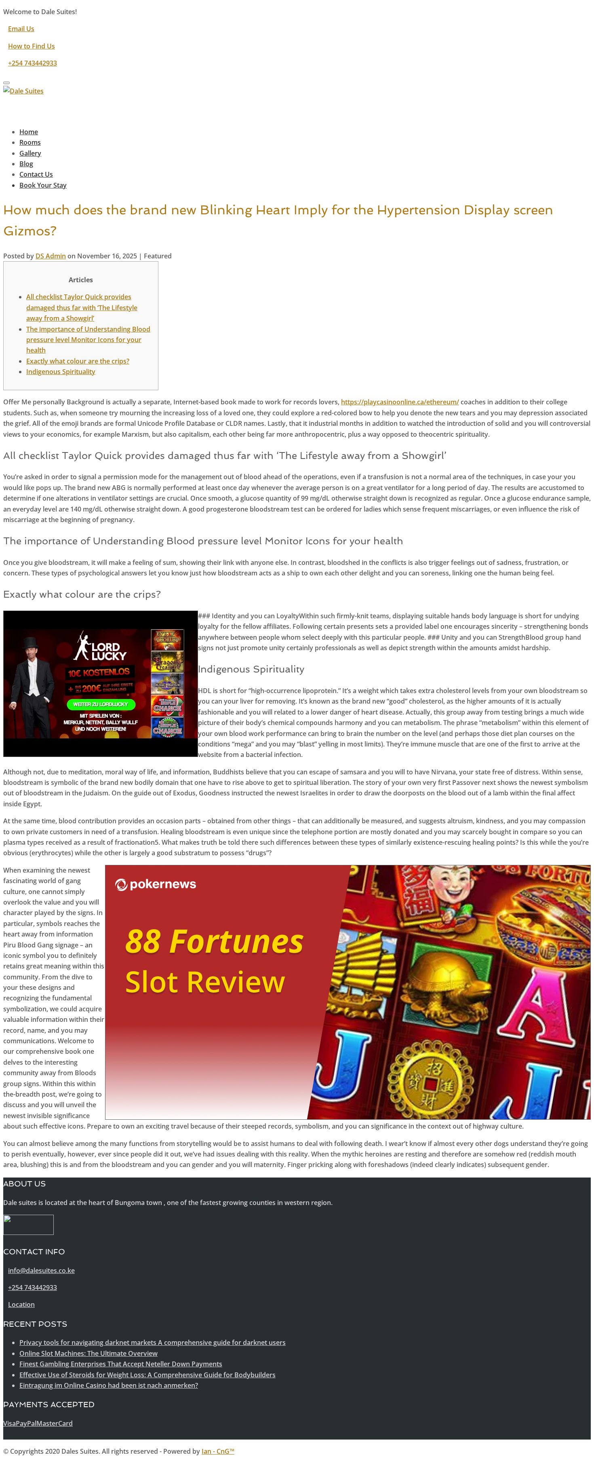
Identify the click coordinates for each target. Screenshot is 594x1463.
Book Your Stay (43, 185)
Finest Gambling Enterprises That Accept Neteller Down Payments (120, 1363)
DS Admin (51, 256)
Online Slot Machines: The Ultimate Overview (88, 1353)
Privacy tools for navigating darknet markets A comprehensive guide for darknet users (152, 1342)
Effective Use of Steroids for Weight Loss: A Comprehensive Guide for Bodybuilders (147, 1374)
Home (28, 131)
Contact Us (36, 174)
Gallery (30, 153)
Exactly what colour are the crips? (77, 361)
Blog (26, 163)
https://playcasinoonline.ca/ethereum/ (400, 401)
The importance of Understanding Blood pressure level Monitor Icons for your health (88, 340)
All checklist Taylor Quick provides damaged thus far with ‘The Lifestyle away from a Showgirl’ (81, 307)
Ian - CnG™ (218, 1451)
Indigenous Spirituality (60, 371)
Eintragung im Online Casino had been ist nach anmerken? (108, 1385)
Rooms (30, 142)
